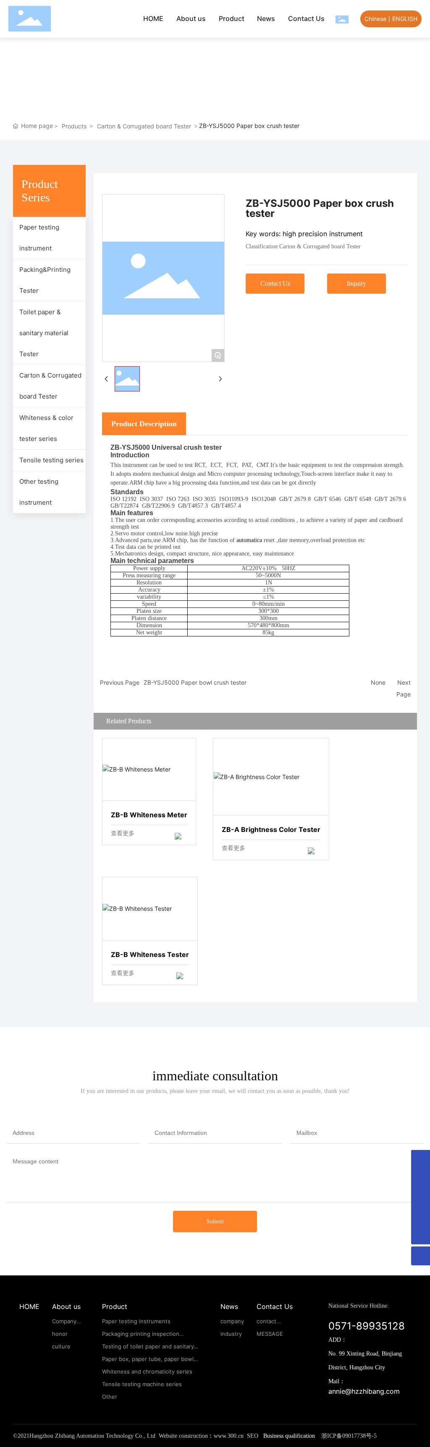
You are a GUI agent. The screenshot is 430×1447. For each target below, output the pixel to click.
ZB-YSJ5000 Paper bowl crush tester (195, 682)
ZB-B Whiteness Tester (150, 908)
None (378, 682)
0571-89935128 (366, 1326)
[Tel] (420, 1178)
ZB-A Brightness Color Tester (271, 777)
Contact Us (306, 18)
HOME (153, 18)
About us (191, 18)
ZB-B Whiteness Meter (149, 770)
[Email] (420, 1159)
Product (231, 18)
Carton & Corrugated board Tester (144, 126)
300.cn (236, 1436)
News (266, 18)
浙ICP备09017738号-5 (349, 1436)
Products (74, 126)
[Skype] (420, 1197)
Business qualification (289, 1436)
